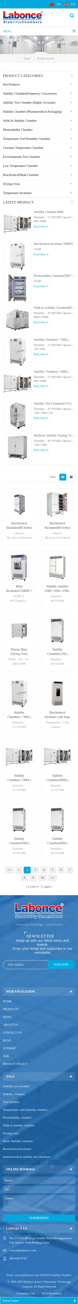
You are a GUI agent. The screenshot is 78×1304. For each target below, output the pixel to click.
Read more (40, 226)
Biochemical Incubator (17, 1149)
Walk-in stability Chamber (20, 120)
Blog (7, 1040)
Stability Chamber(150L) (57, 652)
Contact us (12, 1032)
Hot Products (11, 84)
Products (11, 1009)
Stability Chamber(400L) (57, 841)
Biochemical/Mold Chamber (21, 175)
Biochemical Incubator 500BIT (53, 243)
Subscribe (61, 964)
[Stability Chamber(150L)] (57, 630)
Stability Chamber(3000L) (57, 778)
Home (27, 58)
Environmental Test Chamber (21, 157)
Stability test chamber (16, 1086)
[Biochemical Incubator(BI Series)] (19, 504)
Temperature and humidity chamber (25, 1109)
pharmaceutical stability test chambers (26, 1156)
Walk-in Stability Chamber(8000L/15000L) (54, 307)
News (7, 1017)
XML (6, 1056)
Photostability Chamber (18, 129)
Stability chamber (14, 1094)
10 (42, 877)
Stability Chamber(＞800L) (51, 371)
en (73, 4)
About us (10, 1024)
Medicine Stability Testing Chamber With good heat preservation (54, 435)
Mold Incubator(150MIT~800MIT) (19, 588)
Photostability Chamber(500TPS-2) (54, 275)
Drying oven (11, 1133)
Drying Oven (11, 184)
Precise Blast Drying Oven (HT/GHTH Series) (19, 652)
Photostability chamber (17, 1117)
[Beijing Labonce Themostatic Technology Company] (23, 17)
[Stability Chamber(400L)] (57, 820)
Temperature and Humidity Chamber (26, 138)
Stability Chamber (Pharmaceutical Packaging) (32, 111)
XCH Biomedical (51, 1293)
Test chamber (11, 1102)
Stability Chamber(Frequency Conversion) (30, 93)
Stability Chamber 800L (49, 212)
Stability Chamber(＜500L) (51, 339)
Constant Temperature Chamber (23, 147)
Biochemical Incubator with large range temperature (57, 715)
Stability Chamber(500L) (19, 841)
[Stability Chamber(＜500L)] (19, 694)
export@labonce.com (22, 1250)
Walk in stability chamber (19, 1125)
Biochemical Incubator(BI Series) (19, 525)
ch (59, 4)
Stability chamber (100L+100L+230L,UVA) (57, 588)
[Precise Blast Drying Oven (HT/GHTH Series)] (19, 630)
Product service (45, 58)
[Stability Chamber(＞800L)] (19, 757)
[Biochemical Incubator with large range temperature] (57, 694)
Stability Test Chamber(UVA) (52, 403)
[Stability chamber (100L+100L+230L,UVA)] (57, 567)
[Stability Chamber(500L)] (19, 820)
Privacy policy (15, 1064)
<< (9, 869)
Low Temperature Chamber (20, 166)
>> (52, 877)
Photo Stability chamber (18, 1141)
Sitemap (9, 1048)
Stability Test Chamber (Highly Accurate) (29, 102)
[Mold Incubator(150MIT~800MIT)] (19, 567)
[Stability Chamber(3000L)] (57, 757)
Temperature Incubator (17, 193)
